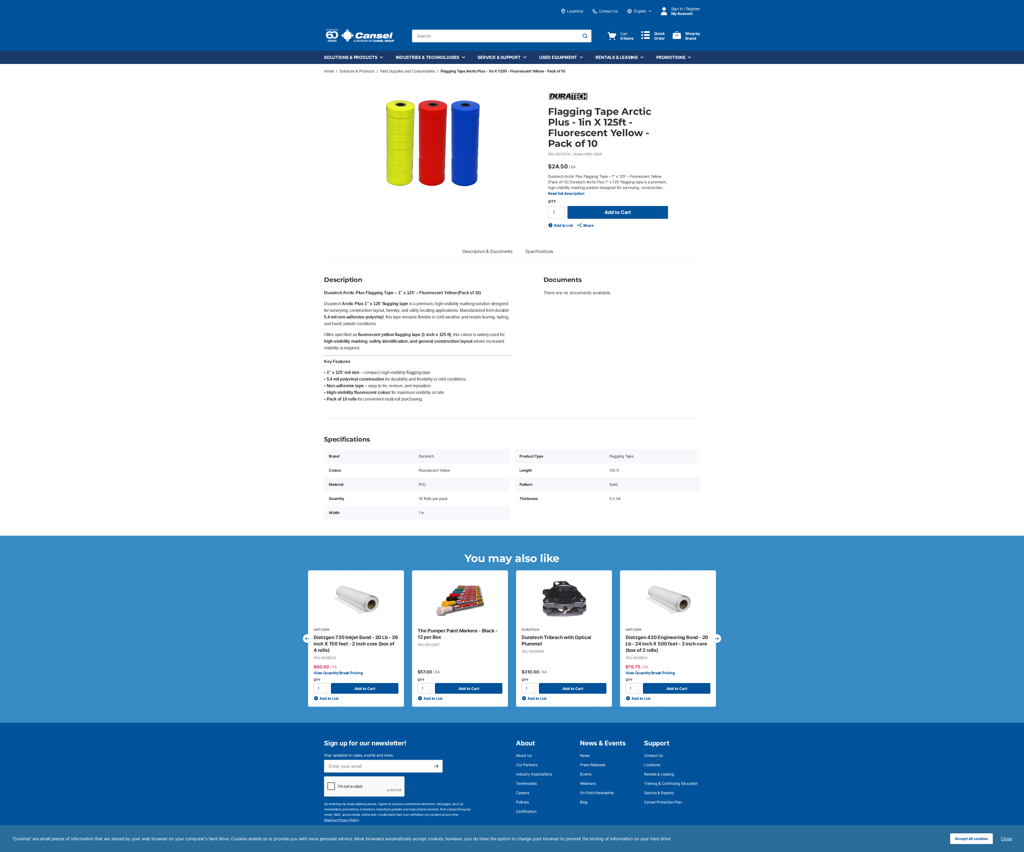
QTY (552, 201)
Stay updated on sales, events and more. (359, 755)
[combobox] (501, 36)
